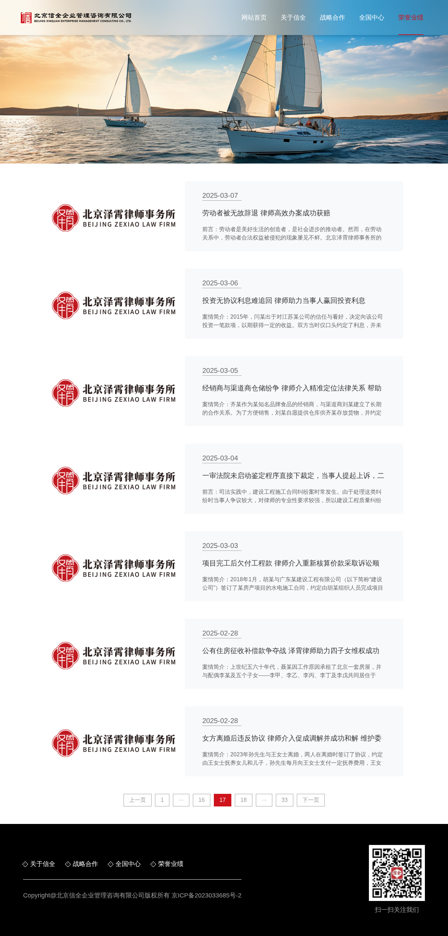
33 (284, 800)
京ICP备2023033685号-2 (206, 895)
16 (201, 800)
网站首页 (254, 17)
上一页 (137, 800)
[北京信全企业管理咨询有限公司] (76, 17)
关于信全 (293, 17)
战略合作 (332, 17)
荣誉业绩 (411, 17)
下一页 (310, 800)
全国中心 (371, 17)
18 (243, 800)
